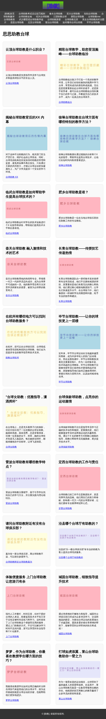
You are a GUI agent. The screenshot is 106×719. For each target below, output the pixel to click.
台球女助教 (11, 447)
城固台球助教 (65, 633)
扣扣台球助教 (90, 13)
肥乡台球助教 (65, 226)
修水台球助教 (56, 13)
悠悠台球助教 (17, 22)
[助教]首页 (9, 13)
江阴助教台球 (60, 16)
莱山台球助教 (65, 699)
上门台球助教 (12, 636)
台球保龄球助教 (66, 447)
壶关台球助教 (12, 295)
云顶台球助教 (12, 83)
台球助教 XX (12, 177)
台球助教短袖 (25, 16)
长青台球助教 (65, 301)
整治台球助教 (52, 22)
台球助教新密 (54, 19)
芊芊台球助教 (93, 22)
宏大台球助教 (73, 13)
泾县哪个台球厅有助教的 (71, 557)
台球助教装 (9, 19)
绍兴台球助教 (42, 16)
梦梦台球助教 (12, 700)
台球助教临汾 (65, 102)
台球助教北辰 (71, 19)
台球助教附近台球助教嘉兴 (19, 562)
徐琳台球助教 (65, 165)
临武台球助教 (12, 233)
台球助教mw (94, 16)
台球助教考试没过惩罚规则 (32, 13)
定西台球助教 (65, 508)
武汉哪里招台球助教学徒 (31, 19)
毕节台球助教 (65, 382)
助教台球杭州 (12, 357)
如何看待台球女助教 (73, 22)
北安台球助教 (34, 22)
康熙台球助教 (77, 16)
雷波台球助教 (12, 503)
